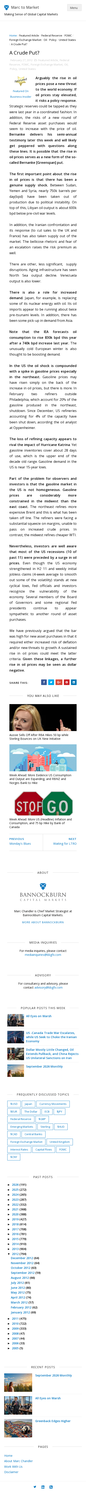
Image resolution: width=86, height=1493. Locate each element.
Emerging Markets (21, 1127)
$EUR (13, 1111)
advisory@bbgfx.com (48, 987)
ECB (47, 1111)
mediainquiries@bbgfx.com (43, 955)
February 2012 (21, 1307)
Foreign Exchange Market (25, 40)
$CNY (13, 1157)
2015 (15, 1239)
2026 (15, 1185)
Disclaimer (11, 1472)
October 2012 (21, 1268)
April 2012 (18, 1297)
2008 (15, 1333)
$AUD (60, 1127)
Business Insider (20, 96)
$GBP (42, 1119)
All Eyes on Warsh (39, 1016)
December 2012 (22, 1258)
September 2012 (23, 1273)
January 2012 (21, 1312)
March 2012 (19, 1302)
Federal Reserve (51, 35)
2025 (15, 1190)
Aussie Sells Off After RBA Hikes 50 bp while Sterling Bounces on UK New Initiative (38, 737)
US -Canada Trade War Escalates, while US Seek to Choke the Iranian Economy (51, 1037)
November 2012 (22, 1263)
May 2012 (18, 1292)
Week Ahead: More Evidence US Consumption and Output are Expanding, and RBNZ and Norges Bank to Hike (40, 779)
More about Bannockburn (43, 922)
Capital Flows (43, 1149)
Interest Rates (19, 1149)
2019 (15, 1219)
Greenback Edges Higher (53, 1421)
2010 (15, 1323)
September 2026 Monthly (44, 1066)
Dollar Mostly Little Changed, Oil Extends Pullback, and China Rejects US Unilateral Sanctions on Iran (52, 1054)
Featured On (21, 91)
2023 (15, 1199)
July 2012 (18, 1283)
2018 (15, 1224)
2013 (15, 1249)
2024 (15, 1195)
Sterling (45, 1127)
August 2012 (20, 1278)
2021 (15, 1209)
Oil (45, 40)
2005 (15, 1348)
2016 (15, 1234)
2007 (15, 1338)
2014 (15, 1244)
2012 (15, 1254)
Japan (28, 1104)
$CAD (13, 1134)
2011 (15, 1318)
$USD (14, 1104)
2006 (15, 1343)
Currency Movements (53, 1104)
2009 (15, 1328)
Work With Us (13, 1467)
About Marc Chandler (18, 1461)
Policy (53, 40)
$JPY (59, 1111)
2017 (15, 1229)
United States (67, 40)
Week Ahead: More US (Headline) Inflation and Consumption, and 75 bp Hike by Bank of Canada (40, 823)
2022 (15, 1204)
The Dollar (30, 1111)
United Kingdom (60, 1142)
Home (13, 35)
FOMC (68, 35)
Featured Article (29, 35)
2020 (15, 1214)
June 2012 (18, 1288)
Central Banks (33, 1134)
